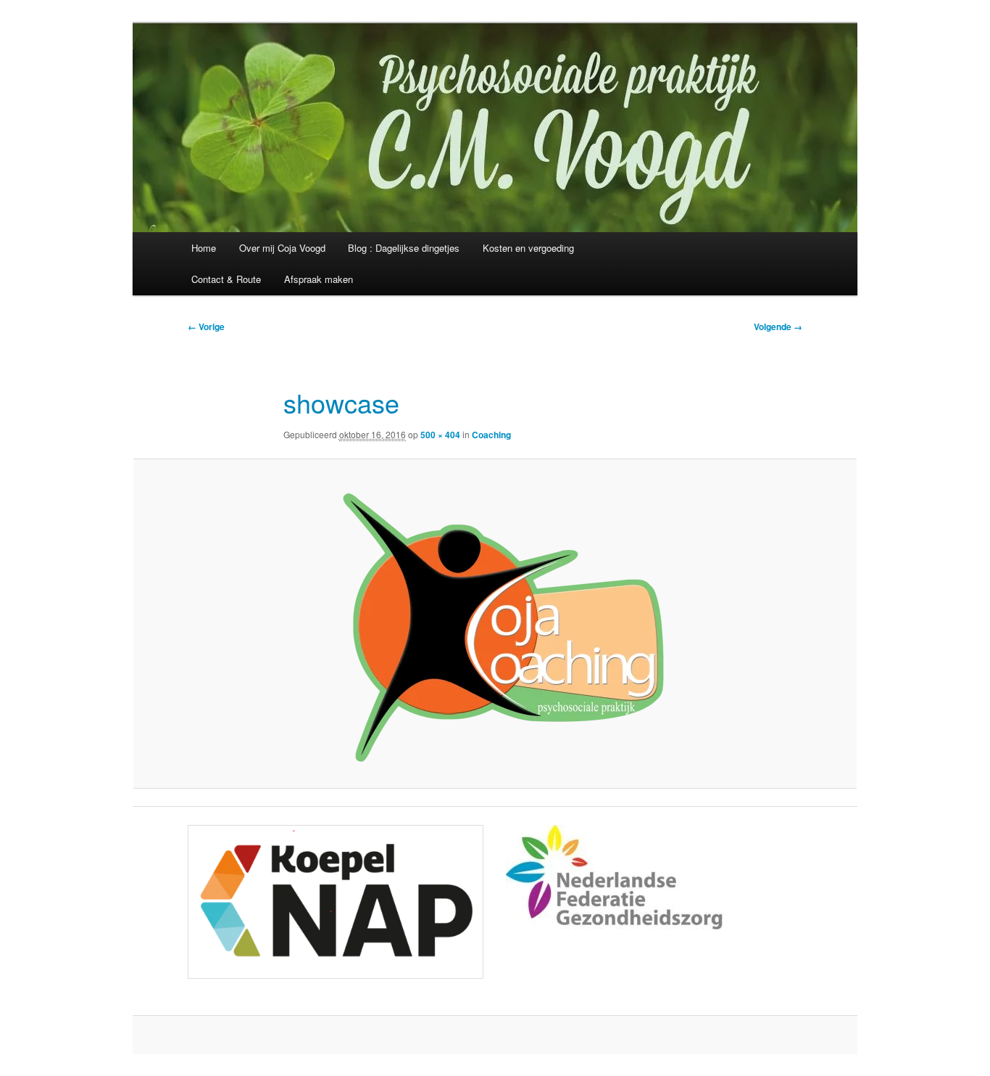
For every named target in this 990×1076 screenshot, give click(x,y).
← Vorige (206, 326)
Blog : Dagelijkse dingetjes (403, 248)
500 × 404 (440, 434)
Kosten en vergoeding (528, 248)
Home (203, 248)
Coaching (491, 434)
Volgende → (778, 326)
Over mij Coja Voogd (282, 248)
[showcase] (495, 623)
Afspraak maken (318, 279)
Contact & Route (226, 279)
